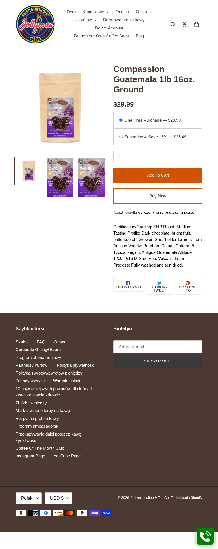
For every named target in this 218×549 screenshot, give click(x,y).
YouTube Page (67, 455)
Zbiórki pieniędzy (31, 402)
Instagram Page (30, 455)
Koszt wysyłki (125, 212)
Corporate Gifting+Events (39, 349)
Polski (27, 498)
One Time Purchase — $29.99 (152, 120)
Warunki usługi (66, 380)
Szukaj (22, 341)
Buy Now (157, 195)
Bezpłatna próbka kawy (37, 418)
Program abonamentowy (38, 357)
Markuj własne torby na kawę (43, 410)
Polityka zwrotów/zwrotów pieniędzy (49, 373)
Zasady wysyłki (30, 380)
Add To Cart (158, 175)
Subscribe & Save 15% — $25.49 (155, 136)
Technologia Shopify (186, 498)
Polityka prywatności (76, 365)
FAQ (41, 341)
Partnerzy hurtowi (32, 365)
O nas (59, 341)
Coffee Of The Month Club (40, 448)
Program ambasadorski (37, 426)
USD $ (57, 498)
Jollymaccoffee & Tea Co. (150, 498)
